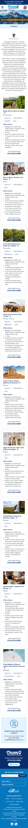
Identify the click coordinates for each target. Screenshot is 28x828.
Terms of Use (9, 801)
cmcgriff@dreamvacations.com (14, 740)
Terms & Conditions (17, 798)
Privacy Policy (19, 801)
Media (7, 798)
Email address (4, 774)
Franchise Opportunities (14, 796)
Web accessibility (14, 804)
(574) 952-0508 (18, 1)
